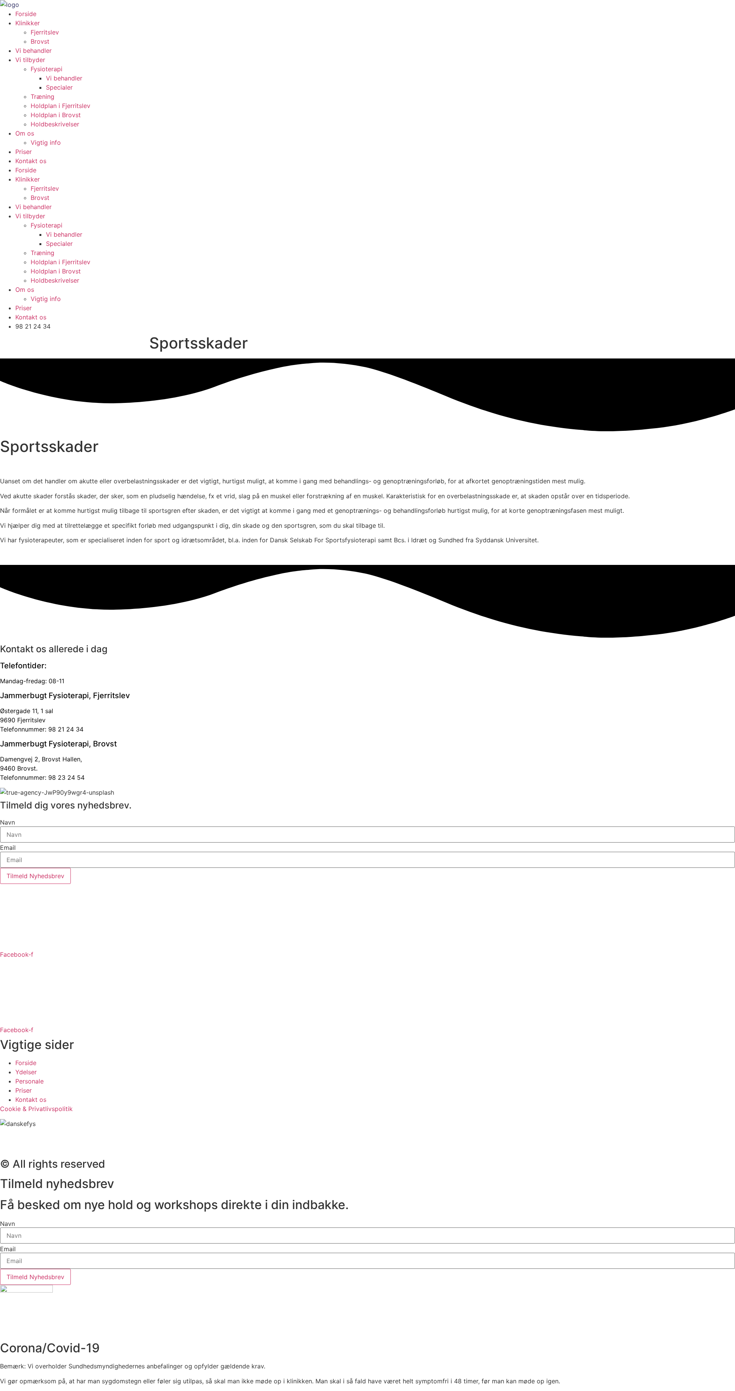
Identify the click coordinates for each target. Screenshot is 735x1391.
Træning (42, 96)
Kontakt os (30, 161)
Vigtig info (46, 142)
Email (8, 847)
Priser (23, 151)
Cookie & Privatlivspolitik (36, 1109)
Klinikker (27, 23)
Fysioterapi (46, 69)
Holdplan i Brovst (56, 115)
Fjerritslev (45, 32)
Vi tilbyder (30, 60)
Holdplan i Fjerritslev (60, 106)
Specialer (59, 87)
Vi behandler (33, 50)
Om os (24, 133)
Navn (7, 822)
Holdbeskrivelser (55, 124)
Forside (25, 14)
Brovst (40, 41)
